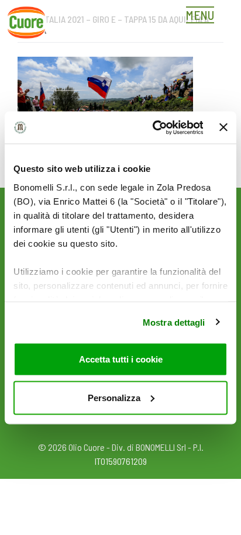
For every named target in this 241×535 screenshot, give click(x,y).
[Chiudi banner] (223, 127)
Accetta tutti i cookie (121, 359)
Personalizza (114, 397)
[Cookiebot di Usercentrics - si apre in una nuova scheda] (154, 127)
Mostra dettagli (174, 322)
